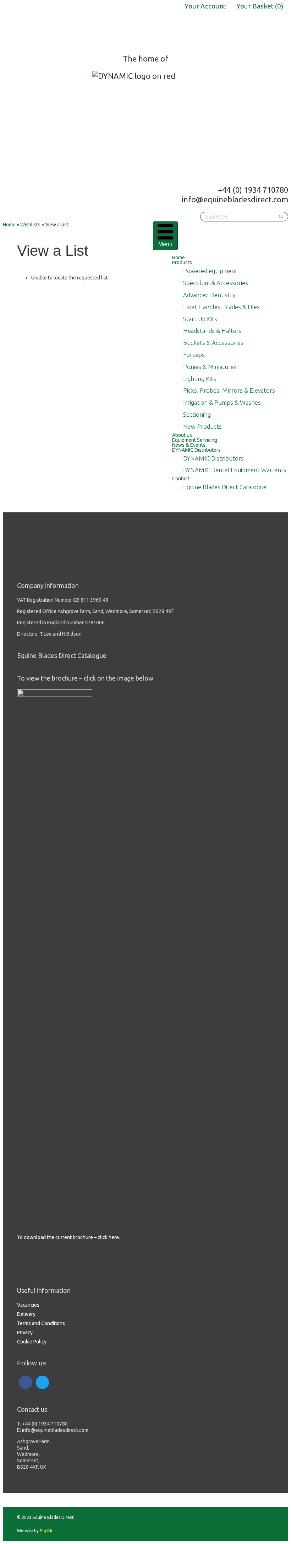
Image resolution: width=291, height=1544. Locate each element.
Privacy (25, 1332)
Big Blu (47, 1530)
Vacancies (28, 1305)
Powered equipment (210, 270)
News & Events (188, 445)
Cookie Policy (31, 1342)
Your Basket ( (259, 6)
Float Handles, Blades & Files (221, 306)
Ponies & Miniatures (210, 366)
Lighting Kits (199, 378)
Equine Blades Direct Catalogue (225, 487)
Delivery (26, 1314)
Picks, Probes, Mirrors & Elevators (229, 390)
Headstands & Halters (212, 330)
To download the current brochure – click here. (68, 1237)
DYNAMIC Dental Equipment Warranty (234, 470)
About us (182, 435)
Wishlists (30, 224)
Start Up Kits (200, 319)
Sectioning (197, 414)
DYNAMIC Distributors (196, 449)
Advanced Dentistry (209, 294)
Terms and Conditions (41, 1323)
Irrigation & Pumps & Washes (222, 402)
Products (182, 262)
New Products (202, 426)
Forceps (194, 354)
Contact (181, 478)
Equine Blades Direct (59, 24)
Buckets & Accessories (213, 342)
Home (178, 257)
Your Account (205, 6)
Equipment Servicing (194, 440)
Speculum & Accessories (215, 282)
